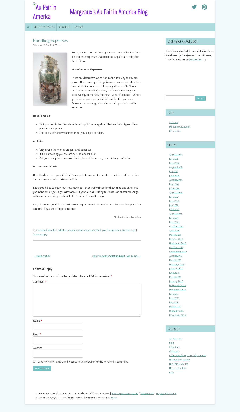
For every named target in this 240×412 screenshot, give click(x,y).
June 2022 (174, 209)
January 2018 (176, 281)
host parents (114, 230)
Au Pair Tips (175, 338)
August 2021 (175, 213)
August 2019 (175, 255)
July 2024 (173, 184)
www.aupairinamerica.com (125, 393)
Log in (114, 397)
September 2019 (178, 251)
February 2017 (176, 310)
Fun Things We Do (178, 363)
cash (80, 230)
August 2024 (175, 179)
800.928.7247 (147, 393)
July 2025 (173, 171)
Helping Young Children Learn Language (116, 255)
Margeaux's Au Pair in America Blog (109, 11)
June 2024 (174, 188)
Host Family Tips (177, 368)
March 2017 (175, 306)
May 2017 (174, 302)
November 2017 (177, 289)
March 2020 (175, 234)
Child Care (174, 346)
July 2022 (173, 205)
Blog (171, 342)
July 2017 (173, 293)
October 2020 (176, 226)
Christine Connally (46, 230)
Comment (40, 281)
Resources (64, 27)
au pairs (72, 230)
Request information (166, 393)
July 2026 (173, 158)
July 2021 (173, 217)
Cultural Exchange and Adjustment (187, 355)
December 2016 (177, 314)
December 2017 (177, 285)
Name (37, 320)
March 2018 (175, 276)
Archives (78, 27)
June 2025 (174, 175)
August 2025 (175, 167)
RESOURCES (194, 59)
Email (37, 334)
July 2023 (173, 196)
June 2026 (174, 162)
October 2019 (176, 247)
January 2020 (176, 238)
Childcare (174, 351)
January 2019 (176, 268)
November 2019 (177, 243)
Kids (171, 372)
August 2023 (175, 192)
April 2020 (174, 230)
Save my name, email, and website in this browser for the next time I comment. (83, 361)
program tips (128, 230)
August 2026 (175, 154)
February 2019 (176, 264)
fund (98, 230)
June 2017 (174, 298)
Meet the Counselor (44, 27)
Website (37, 348)
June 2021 (174, 222)
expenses (89, 230)
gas (104, 230)
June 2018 (174, 272)
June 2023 (174, 200)
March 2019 (175, 260)
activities (62, 230)
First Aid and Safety (179, 359)
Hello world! (41, 255)
